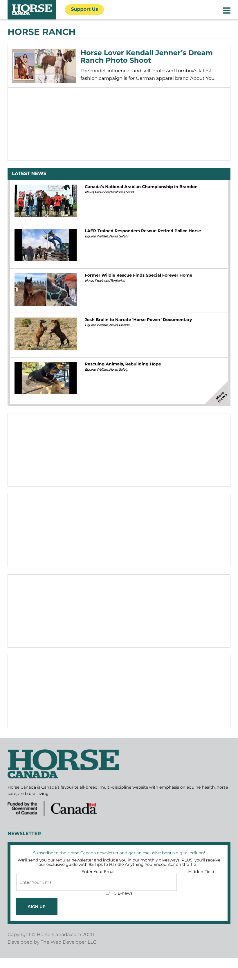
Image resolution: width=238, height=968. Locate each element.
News (89, 192)
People (124, 325)
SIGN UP (37, 906)
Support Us (84, 9)
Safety (123, 236)
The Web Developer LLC (68, 942)
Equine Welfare (96, 236)
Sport (130, 192)
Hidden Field (201, 871)
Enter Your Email (98, 871)
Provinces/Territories (110, 192)
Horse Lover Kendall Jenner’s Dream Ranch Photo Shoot (147, 57)
